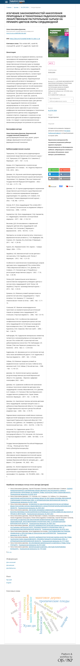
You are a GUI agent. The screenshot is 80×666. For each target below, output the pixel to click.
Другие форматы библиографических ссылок (58, 100)
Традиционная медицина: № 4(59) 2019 (23, 494)
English (8, 583)
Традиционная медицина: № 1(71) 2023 (55, 541)
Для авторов (10, 565)
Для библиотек (11, 568)
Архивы (16, 7)
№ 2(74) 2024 (25, 7)
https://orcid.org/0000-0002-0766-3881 (16, 33)
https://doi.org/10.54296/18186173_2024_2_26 (25, 39)
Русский (9, 580)
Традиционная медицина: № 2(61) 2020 (23, 502)
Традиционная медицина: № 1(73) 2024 (33, 549)
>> (11, 552)
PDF (50, 63)
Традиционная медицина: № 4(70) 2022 (55, 529)
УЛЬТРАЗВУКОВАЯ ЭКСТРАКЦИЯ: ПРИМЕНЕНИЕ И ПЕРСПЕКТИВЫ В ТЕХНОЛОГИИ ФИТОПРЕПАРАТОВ (40, 532)
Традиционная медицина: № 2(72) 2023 (32, 545)
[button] (53, 170)
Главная (8, 7)
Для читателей (10, 562)
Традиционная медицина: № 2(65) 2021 (31, 508)
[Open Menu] (6, 2)
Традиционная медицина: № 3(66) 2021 (42, 523)
